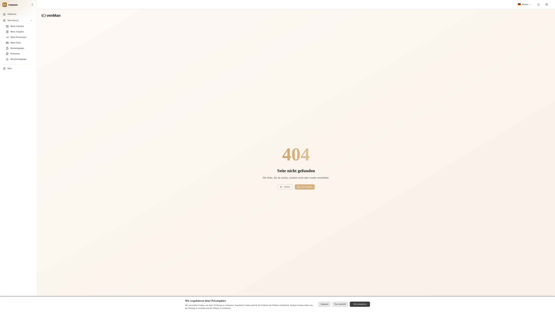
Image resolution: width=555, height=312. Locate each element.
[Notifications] (538, 4)
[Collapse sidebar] (32, 4)
